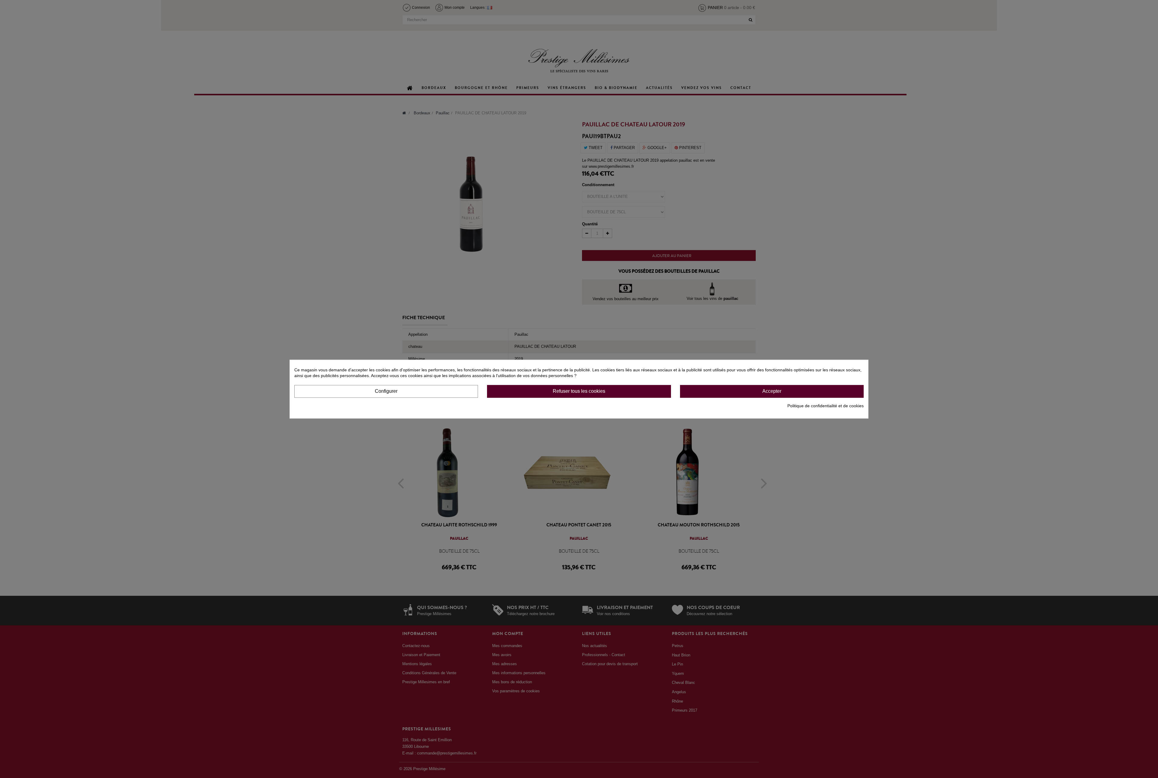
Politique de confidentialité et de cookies (825, 405)
